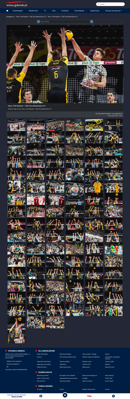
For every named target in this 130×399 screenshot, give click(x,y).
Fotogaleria (10, 16)
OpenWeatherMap (22, 369)
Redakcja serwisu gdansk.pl (14, 361)
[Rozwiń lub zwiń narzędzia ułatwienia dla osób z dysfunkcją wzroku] (113, 396)
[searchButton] (91, 21)
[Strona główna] (7, 10)
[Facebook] (40, 396)
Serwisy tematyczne (112, 10)
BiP (8, 367)
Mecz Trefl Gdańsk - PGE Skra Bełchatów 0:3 (31, 16)
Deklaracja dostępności (13, 364)
